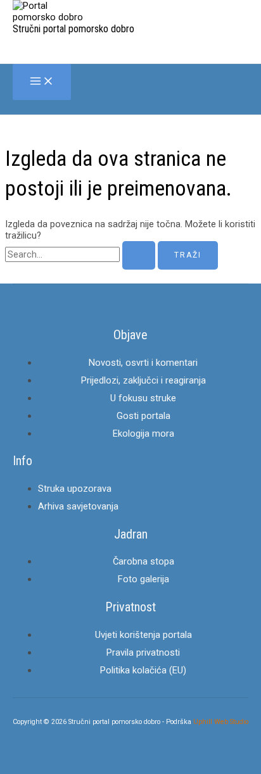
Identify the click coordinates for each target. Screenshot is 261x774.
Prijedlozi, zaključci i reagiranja (143, 380)
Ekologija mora (143, 433)
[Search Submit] (138, 255)
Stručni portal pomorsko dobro (73, 29)
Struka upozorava (74, 488)
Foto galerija (143, 579)
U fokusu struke (143, 398)
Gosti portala (143, 415)
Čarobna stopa (143, 561)
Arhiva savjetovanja (78, 506)
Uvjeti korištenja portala (143, 634)
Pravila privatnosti (143, 652)
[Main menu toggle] (42, 82)
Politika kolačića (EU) (143, 670)
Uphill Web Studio (220, 722)
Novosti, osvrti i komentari (143, 362)
